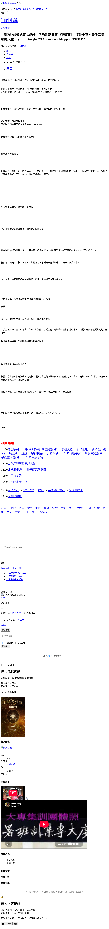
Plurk (12, 568)
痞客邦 (15, 613)
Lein (3, 598)
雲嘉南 (21, 620)
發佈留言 (5, 646)
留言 (21, 613)
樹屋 (9, 68)
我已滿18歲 (6, 924)
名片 (8, 57)
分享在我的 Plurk (14, 576)
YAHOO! (19, 568)
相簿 (8, 51)
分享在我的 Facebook (16, 573)
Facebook (5, 568)
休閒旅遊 (23, 46)
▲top (3, 625)
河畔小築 (9, 20)
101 (71, 453)
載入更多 (5, 630)
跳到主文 (5, 28)
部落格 (9, 54)
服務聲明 (79, 892)
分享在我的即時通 (14, 579)
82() (41, 449)
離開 (15, 924)
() (94, 453)
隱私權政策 (69, 892)
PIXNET (35, 892)
